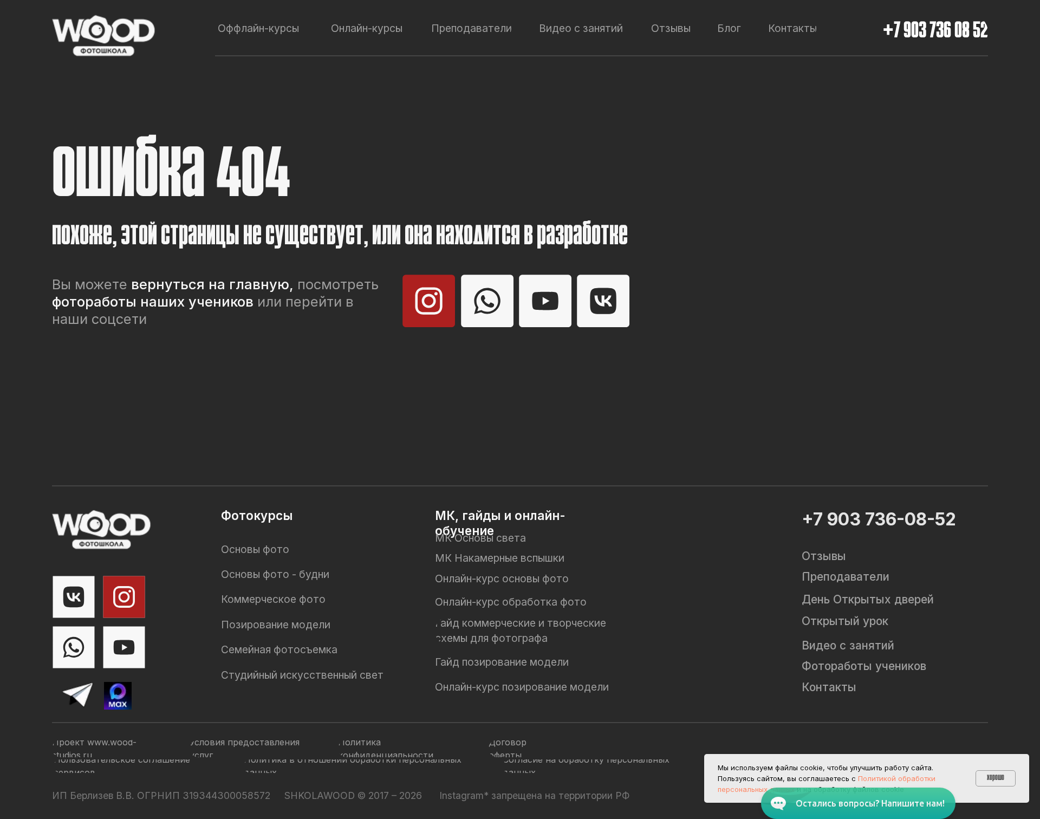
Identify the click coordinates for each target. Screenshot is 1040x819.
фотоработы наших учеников (152, 301)
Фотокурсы (256, 515)
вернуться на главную (210, 284)
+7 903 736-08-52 (879, 519)
